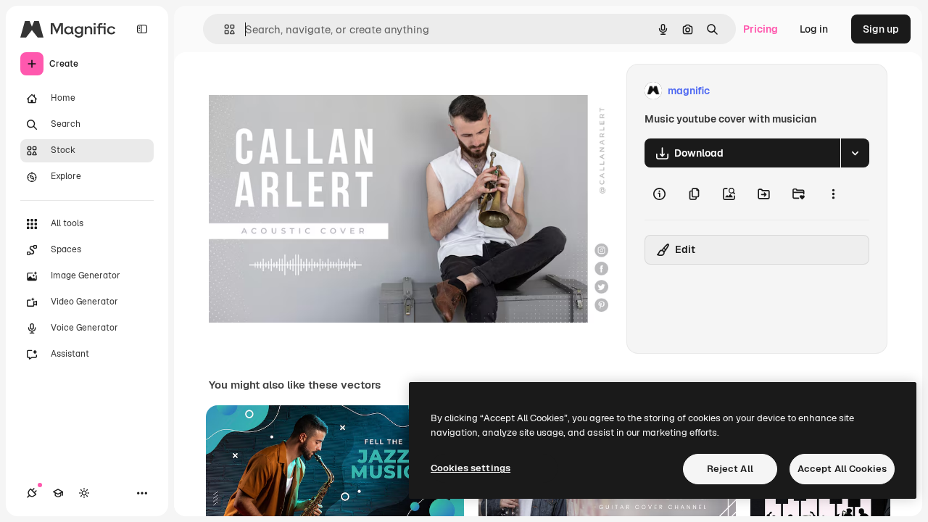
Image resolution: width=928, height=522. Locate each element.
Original (301, 91)
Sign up (881, 29)
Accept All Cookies (842, 469)
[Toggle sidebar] (142, 29)
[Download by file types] (854, 152)
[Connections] (32, 493)
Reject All (730, 469)
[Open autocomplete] (224, 29)
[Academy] (58, 493)
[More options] (833, 193)
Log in (814, 29)
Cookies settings (470, 468)
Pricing (760, 29)
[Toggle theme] (84, 493)
